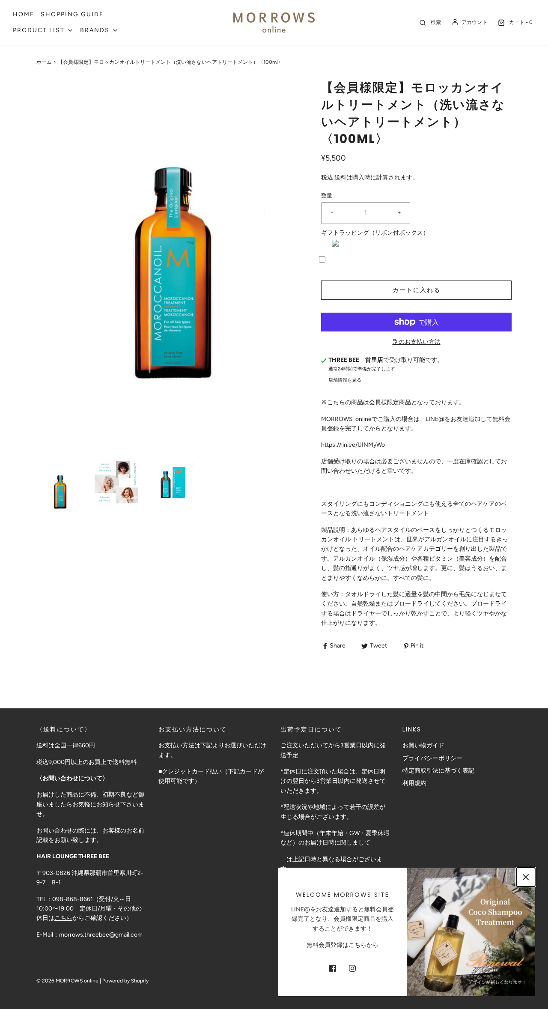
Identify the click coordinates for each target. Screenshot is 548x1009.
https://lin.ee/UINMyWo (353, 444)
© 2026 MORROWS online (67, 981)
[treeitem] (43, 30)
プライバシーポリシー (432, 758)
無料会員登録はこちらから (342, 945)
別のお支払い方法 (417, 342)
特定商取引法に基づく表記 (438, 770)
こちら (63, 918)
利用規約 (414, 783)
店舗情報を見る (344, 380)
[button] (60, 490)
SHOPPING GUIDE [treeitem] (72, 14)
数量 (326, 195)
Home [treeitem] (23, 14)
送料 (340, 177)
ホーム (44, 62)
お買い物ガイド (423, 745)
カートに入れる (417, 290)
